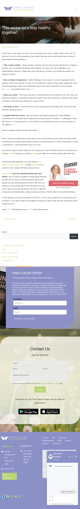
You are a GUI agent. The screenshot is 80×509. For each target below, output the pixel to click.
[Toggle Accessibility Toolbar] (4, 497)
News (4, 249)
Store (59, 441)
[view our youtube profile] (5, 446)
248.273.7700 (9, 469)
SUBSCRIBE (36, 165)
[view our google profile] (9, 446)
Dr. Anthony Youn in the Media (13, 245)
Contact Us (56, 443)
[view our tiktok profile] (12, 446)
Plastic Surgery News (10, 47)
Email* (15, 308)
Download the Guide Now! (24, 319)
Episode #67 (6, 173)
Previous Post (8, 219)
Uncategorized (7, 260)
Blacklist (45, 443)
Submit (40, 389)
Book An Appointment (7, 476)
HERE (32, 89)
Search (4, 232)
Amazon (7, 89)
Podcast (68, 441)
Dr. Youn (45, 438)
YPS (53, 438)
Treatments (63, 438)
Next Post (73, 219)
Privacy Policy (44, 383)
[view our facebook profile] (2, 446)
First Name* (17, 299)
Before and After (48, 441)
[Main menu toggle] (76, 8)
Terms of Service (54, 383)
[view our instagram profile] (7, 446)
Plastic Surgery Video (10, 257)
